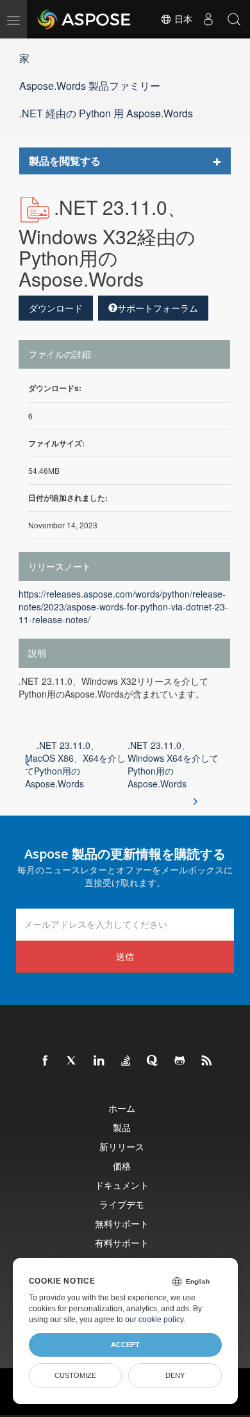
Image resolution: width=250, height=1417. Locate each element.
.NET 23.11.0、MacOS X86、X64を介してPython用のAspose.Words (75, 764)
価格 (122, 1166)
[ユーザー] (208, 19)
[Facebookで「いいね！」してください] (45, 1061)
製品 (122, 1127)
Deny (175, 1375)
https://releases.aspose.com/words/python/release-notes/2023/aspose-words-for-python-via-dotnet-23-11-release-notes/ (123, 606)
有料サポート (122, 1243)
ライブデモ (121, 1204)
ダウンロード (56, 307)
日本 (182, 19)
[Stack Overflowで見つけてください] (126, 1061)
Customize (75, 1375)
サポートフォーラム (157, 307)
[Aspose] (85, 19)
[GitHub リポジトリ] (180, 1061)
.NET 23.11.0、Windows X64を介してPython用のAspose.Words (173, 764)
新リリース (121, 1147)
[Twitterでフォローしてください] (72, 1061)
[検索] (234, 19)
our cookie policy (154, 1319)
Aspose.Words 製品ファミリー (89, 85)
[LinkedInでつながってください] (99, 1061)
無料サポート (122, 1224)
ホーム (121, 1108)
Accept (125, 1344)
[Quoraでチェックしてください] (153, 1061)
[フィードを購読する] (207, 1061)
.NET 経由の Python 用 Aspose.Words (106, 113)
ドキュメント (122, 1185)
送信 (125, 956)
